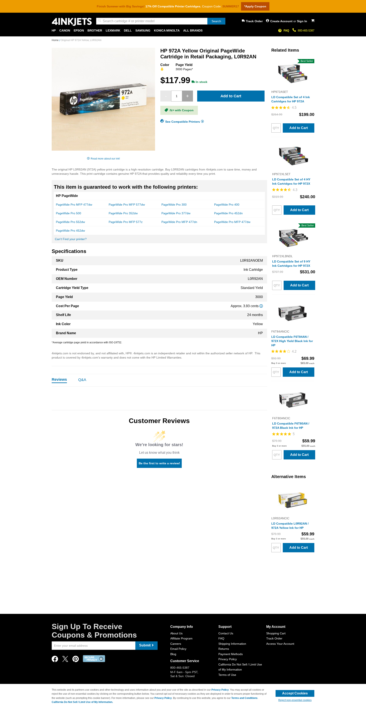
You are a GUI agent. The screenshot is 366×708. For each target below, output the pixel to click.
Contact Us (225, 633)
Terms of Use (227, 674)
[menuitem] (54, 30)
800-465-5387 (306, 30)
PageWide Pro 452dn (228, 213)
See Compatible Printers (182, 121)
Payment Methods (230, 654)
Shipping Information (232, 643)
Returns (223, 648)
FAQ (286, 30)
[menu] (183, 30)
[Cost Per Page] (261, 306)
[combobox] (160, 21)
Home (55, 40)
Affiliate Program (181, 638)
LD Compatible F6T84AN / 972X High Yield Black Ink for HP (292, 341)
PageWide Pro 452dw (70, 230)
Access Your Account (280, 643)
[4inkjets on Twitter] (65, 660)
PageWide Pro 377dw (175, 213)
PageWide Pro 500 (68, 213)
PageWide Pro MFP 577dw (127, 204)
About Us (176, 633)
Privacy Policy (227, 659)
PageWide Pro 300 (174, 204)
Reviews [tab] (59, 379)
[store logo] (72, 22)
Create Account (281, 21)
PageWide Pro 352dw (123, 213)
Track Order (254, 21)
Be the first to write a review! (159, 463)
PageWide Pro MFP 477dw (74, 204)
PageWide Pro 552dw (70, 222)
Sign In (302, 21)
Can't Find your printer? (71, 239)
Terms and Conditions (244, 698)
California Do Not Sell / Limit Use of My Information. (82, 702)
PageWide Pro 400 (226, 204)
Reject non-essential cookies (295, 700)
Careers (175, 643)
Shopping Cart (276, 633)
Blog (173, 654)
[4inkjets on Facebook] (55, 660)
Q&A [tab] (82, 380)
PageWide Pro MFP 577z (126, 222)
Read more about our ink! (105, 158)
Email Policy (178, 648)
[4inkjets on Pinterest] (75, 660)
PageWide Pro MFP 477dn (179, 222)
